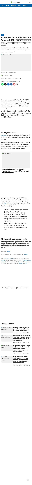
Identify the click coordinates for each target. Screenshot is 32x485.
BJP (2, 287)
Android (20, 263)
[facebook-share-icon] (8, 85)
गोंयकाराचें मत (25, 5)
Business (3, 260)
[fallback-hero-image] (7, 330)
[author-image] (2, 75)
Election (6, 287)
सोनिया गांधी (6, 204)
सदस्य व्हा (8, 251)
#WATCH (7, 210)
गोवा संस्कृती (13, 5)
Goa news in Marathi (9, 258)
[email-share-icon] (14, 85)
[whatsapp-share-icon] (2, 85)
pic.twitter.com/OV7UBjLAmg (14, 225)
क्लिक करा (25, 254)
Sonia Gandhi (12, 287)
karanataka (25, 287)
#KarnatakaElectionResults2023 (15, 223)
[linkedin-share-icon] (11, 85)
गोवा (2, 5)
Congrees (19, 287)
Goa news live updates (23, 261)
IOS (26, 263)
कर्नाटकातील (4, 135)
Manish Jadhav (8, 75)
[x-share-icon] (5, 85)
